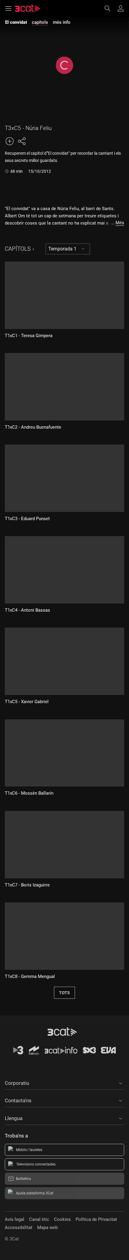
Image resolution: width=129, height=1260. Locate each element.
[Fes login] (120, 8)
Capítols (18, 248)
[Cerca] (110, 8)
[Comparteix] (21, 141)
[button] (64, 1082)
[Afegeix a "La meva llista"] (9, 141)
